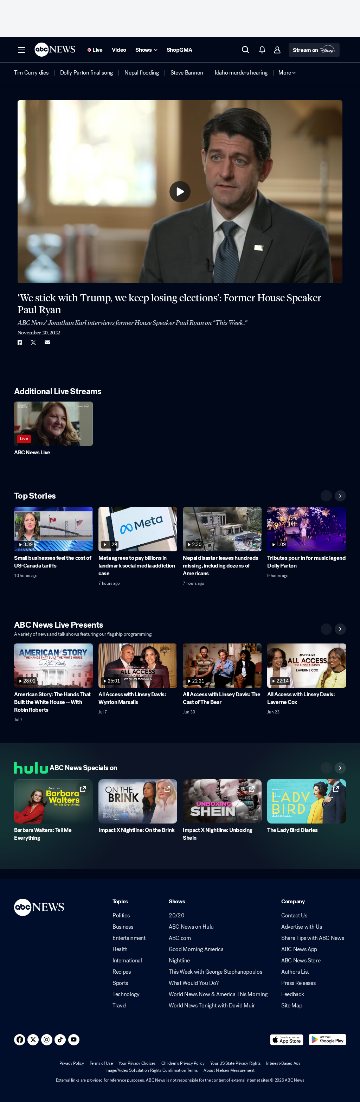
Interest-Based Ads (283, 1063)
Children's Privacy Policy (183, 1063)
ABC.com (180, 938)
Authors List (295, 972)
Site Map (291, 1005)
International (127, 960)
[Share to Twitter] (33, 342)
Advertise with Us (301, 927)
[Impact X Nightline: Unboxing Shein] (222, 801)
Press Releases (298, 983)
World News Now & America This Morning (218, 994)
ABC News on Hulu (191, 927)
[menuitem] (31, 73)
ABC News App (299, 949)
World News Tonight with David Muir (212, 1005)
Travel (119, 1005)
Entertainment (129, 938)
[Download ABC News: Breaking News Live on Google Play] (327, 1039)
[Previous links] (326, 768)
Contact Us (294, 915)
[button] (21, 50)
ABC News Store (301, 960)
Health (120, 949)
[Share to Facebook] (19, 342)
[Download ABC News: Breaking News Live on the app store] (287, 1039)
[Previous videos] (326, 495)
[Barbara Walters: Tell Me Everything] (53, 801)
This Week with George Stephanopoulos (215, 972)
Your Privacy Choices (137, 1063)
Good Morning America (196, 949)
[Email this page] (47, 342)
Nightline (179, 960)
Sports (120, 983)
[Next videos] (340, 495)
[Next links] (340, 768)
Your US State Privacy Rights (235, 1063)
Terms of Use (101, 1063)
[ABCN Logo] (54, 49)
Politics (120, 915)
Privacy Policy (71, 1063)
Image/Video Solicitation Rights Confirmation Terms (151, 1070)
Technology (126, 994)
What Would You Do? (193, 983)
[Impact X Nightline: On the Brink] (137, 801)
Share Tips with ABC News (312, 938)
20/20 (176, 915)
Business (122, 927)
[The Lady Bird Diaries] (306, 801)
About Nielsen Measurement (229, 1070)
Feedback (292, 994)
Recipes (121, 972)
